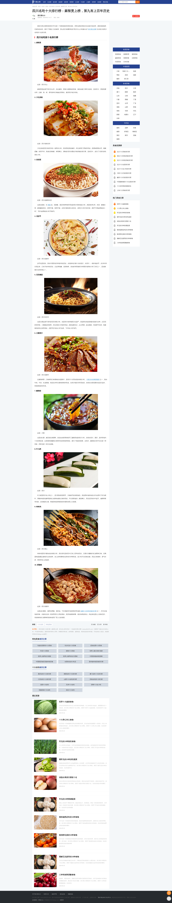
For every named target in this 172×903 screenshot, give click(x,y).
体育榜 (94, 2)
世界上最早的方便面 (44, 656)
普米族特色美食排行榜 (96, 661)
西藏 (126, 99)
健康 (118, 131)
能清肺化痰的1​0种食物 (124, 234)
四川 (126, 88)
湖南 (118, 107)
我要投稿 (70, 894)
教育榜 (71, 2)
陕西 (126, 92)
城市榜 (66, 2)
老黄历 (62, 900)
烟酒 (118, 139)
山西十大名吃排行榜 (70, 679)
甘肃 (126, 111)
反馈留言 (34, 900)
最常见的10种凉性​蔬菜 (124, 217)
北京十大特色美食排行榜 (125, 160)
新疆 (118, 114)
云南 (126, 95)
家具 (126, 135)
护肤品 (126, 131)
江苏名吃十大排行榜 (44, 679)
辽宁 (134, 114)
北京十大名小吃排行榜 (124, 169)
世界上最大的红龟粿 (96, 651)
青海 (134, 107)
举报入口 (40, 900)
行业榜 (83, 2)
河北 (134, 111)
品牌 (126, 128)
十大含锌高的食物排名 (124, 186)
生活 (43, 6)
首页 (44, 2)
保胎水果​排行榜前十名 (124, 221)
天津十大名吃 (70, 684)
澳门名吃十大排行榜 (96, 674)
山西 (126, 107)
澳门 (118, 92)
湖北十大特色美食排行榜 (125, 156)
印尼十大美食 (44, 651)
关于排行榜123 (36, 894)
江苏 (134, 88)
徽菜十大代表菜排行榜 (124, 177)
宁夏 (118, 99)
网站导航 (105, 2)
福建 (134, 95)
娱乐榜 (55, 2)
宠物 (134, 135)
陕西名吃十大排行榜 (70, 674)
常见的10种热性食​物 (123, 212)
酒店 (118, 135)
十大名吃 (40, 624)
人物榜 (88, 2)
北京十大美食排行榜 (123, 151)
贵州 (118, 103)
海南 (118, 111)
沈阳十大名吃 (44, 684)
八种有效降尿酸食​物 (123, 242)
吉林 (118, 118)
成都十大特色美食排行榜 (88, 611)
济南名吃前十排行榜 (96, 679)
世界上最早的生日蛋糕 (70, 656)
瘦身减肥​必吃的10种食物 (125, 230)
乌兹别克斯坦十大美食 (44, 645)
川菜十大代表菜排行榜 (124, 173)
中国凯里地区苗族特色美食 (44, 661)
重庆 (134, 92)
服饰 (118, 128)
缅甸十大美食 (70, 651)
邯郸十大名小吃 (96, 684)
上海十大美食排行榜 (123, 190)
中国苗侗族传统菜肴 (96, 656)
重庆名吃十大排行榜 (44, 674)
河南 (118, 88)
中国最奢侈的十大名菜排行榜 (126, 182)
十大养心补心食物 (122, 208)
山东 (118, 95)
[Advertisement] (126, 33)
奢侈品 (134, 131)
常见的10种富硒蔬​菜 (123, 225)
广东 (134, 103)
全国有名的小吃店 (70, 661)
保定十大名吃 (70, 690)
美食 (47, 6)
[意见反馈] (169, 898)
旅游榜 (60, 2)
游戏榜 (99, 2)
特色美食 (49, 624)
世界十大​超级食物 (122, 204)
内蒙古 (126, 114)
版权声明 (54, 894)
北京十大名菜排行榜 (123, 164)
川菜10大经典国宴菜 (93, 379)
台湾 (126, 103)
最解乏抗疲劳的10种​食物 (125, 238)
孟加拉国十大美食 (96, 645)
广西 (134, 99)
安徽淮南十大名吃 (44, 690)
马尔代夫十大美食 (70, 645)
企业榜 (77, 2)
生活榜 (49, 2)
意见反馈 (62, 894)
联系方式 (46, 894)
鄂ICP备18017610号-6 (104, 897)
